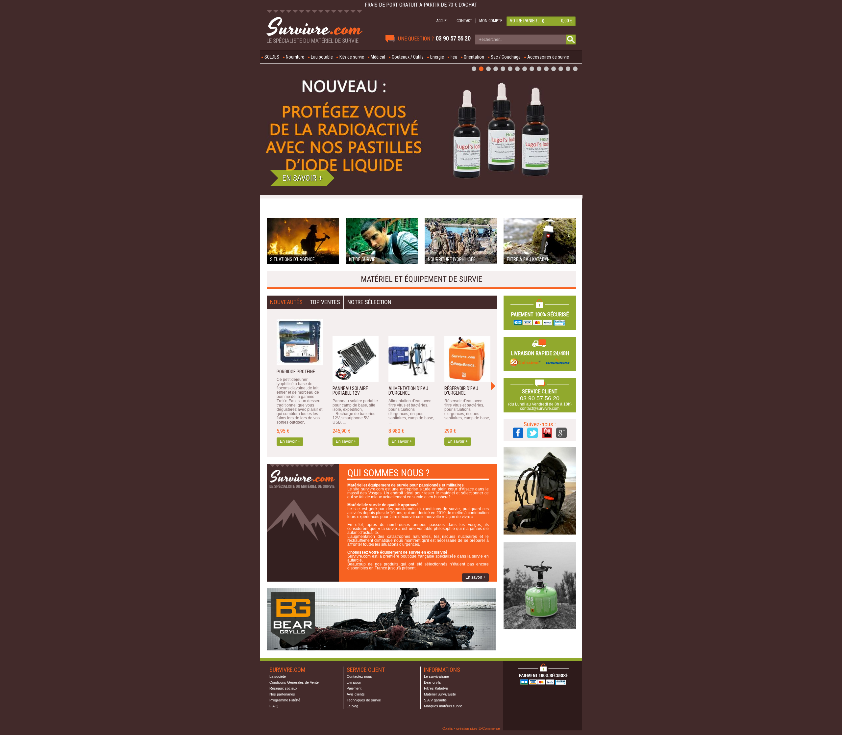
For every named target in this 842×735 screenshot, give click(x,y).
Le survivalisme (436, 676)
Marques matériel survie (443, 706)
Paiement (354, 688)
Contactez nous (359, 676)
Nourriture (295, 57)
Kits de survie (351, 57)
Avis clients (356, 694)
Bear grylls (432, 682)
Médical (378, 57)
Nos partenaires (282, 694)
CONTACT (464, 20)
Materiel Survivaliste (440, 694)
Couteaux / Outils (408, 57)
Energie (437, 57)
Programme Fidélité (284, 700)
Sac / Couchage (506, 57)
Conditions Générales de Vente (294, 682)
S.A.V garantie (435, 700)
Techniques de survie (364, 700)
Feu (454, 57)
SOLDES (271, 57)
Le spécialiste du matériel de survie (312, 41)
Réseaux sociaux (283, 688)
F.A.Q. (274, 706)
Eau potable (322, 57)
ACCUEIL (443, 20)
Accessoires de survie (548, 57)
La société (277, 676)
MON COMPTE (490, 20)
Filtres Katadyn (436, 688)
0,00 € (566, 20)
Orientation (474, 57)
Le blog (352, 706)
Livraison (354, 682)
